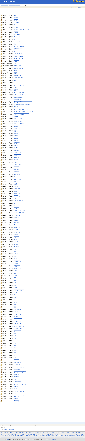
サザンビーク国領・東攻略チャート (21, 109)
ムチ (15, 345)
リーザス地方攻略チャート (19, 119)
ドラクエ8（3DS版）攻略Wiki (7, 1)
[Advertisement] (42, 11)
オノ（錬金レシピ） (18, 324)
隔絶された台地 (17, 193)
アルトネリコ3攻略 (60, 434)
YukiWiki (15, 383)
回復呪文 (16, 73)
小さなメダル (16, 287)
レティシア (16, 166)
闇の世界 (16, 191)
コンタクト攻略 (20, 437)
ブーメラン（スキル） (18, 263)
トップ (71, 7)
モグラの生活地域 (17, 152)
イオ (15, 280)
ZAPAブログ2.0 (34, 437)
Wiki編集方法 (16, 401)
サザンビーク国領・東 (18, 58)
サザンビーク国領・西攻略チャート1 (21, 113)
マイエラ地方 (16, 222)
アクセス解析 (16, 396)
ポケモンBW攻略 (10, 434)
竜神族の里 (16, 160)
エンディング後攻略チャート (20, 78)
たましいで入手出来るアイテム (20, 94)
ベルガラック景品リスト (19, 289)
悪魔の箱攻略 (78, 435)
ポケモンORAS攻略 (17, 434)
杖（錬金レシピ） (17, 316)
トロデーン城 (16, 155)
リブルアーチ (16, 171)
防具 (15, 338)
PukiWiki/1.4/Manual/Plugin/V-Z (20, 391)
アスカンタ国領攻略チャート (20, 123)
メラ (15, 283)
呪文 (15, 51)
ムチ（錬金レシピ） (18, 319)
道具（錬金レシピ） (18, 309)
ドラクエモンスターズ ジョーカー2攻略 (62, 432)
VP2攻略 (8, 435)
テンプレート (16, 400)
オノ (15, 352)
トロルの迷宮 (16, 135)
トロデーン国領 (17, 205)
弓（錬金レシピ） (17, 314)
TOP (15, 15)
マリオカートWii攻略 (46, 435)
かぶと (15, 333)
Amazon (66, 437)
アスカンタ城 (16, 49)
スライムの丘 (16, 63)
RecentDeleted (17, 34)
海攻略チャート (17, 116)
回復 (15, 307)
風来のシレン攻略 (32, 435)
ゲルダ (15, 80)
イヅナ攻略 (14, 437)
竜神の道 (16, 126)
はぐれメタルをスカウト (19, 95)
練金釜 (15, 61)
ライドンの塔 (16, 130)
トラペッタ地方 (17, 232)
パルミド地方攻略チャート (19, 77)
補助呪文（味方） (17, 268)
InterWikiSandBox (17, 362)
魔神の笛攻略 (8, 437)
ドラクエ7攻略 (9, 432)
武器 (15, 44)
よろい (15, 336)
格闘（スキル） (17, 256)
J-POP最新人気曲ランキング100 (77, 437)
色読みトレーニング (41, 437)
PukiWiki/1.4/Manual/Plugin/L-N (20, 384)
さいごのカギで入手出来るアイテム (21, 125)
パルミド (16, 183)
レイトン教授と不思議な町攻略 (69, 435)
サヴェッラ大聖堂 (17, 179)
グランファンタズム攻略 (69, 434)
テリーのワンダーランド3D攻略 (75, 432)
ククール (16, 237)
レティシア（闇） (17, 164)
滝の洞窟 (16, 234)
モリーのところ (17, 41)
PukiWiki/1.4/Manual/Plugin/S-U (20, 372)
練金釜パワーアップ (18, 75)
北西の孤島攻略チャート (19, 107)
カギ (15, 299)
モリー (15, 82)
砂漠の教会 (16, 169)
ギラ (15, 282)
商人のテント (16, 176)
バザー (15, 172)
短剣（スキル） (17, 251)
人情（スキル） (17, 253)
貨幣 (15, 297)
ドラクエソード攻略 (35, 432)
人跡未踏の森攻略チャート (19, 99)
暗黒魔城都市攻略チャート (19, 97)
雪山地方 (16, 31)
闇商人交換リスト (17, 65)
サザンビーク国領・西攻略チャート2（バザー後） (24, 111)
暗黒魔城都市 (16, 184)
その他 (15, 295)
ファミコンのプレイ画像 (59, 437)
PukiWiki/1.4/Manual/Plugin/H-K (20, 367)
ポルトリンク (16, 225)
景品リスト (16, 60)
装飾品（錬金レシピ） (18, 70)
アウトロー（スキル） (18, 22)
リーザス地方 (16, 230)
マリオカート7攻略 (54, 435)
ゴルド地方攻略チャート (19, 53)
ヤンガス (16, 241)
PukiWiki (16, 398)
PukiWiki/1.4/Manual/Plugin (19, 360)
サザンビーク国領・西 (18, 200)
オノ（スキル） (17, 260)
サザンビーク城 (17, 174)
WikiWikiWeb (16, 374)
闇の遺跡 (16, 143)
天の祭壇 (16, 133)
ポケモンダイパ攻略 (25, 434)
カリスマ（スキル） (18, 254)
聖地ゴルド (16, 181)
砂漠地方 (16, 195)
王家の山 (16, 145)
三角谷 (15, 162)
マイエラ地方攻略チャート (19, 121)
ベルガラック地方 (17, 201)
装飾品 (15, 331)
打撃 (15, 350)
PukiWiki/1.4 (16, 359)
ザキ (15, 273)
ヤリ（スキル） (17, 265)
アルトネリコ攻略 (45, 434)
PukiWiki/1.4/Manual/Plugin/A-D (20, 394)
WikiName (16, 389)
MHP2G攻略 (60, 435)
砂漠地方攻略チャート (18, 106)
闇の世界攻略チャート (18, 102)
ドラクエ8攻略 (15, 432)
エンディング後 (17, 208)
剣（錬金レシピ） (17, 330)
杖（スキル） (16, 248)
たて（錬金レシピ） (18, 312)
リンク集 (16, 17)
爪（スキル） (16, 27)
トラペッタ (16, 236)
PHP (15, 379)
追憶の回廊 (16, 89)
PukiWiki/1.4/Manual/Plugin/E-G (20, 365)
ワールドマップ (17, 213)
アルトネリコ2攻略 (53, 434)
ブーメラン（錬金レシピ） (19, 326)
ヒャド (15, 278)
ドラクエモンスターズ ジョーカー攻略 (47, 432)
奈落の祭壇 (16, 90)
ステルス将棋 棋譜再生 (50, 437)
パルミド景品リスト (18, 290)
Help (15, 393)
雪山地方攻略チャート (18, 48)
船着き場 (16, 220)
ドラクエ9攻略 (21, 432)
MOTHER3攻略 (38, 435)
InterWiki (16, 386)
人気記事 (16, 32)
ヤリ (15, 39)
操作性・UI (16, 66)
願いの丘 (16, 159)
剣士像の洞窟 (16, 157)
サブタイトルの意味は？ (19, 92)
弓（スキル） (16, 244)
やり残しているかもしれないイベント (21, 29)
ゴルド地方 (16, 186)
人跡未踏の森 (16, 189)
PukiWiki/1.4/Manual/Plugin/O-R (20, 371)
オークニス (16, 167)
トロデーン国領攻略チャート (20, 118)
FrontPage (16, 357)
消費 (15, 306)
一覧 (74, 7)
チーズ (15, 302)
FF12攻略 (26, 435)
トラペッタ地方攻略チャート (20, 54)
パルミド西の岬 (17, 148)
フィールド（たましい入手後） (20, 210)
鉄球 (15, 347)
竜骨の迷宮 (16, 131)
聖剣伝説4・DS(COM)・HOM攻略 (17, 435)
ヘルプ (83, 7)
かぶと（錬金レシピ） (18, 311)
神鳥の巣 (16, 138)
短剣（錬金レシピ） (18, 318)
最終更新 (77, 7)
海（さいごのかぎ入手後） (19, 212)
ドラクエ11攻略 (28, 432)
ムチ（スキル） (17, 249)
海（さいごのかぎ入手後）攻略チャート (22, 104)
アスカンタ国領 (17, 215)
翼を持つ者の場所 (17, 36)
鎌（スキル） (16, 258)
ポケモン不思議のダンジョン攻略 (35, 434)
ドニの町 (16, 219)
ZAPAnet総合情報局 (4, 5)
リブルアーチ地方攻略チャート (20, 68)
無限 (15, 304)
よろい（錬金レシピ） (18, 37)
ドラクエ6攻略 (3, 432)
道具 (15, 294)
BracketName (16, 377)
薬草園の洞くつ (17, 142)
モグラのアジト (17, 150)
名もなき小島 (16, 147)
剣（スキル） (16, 246)
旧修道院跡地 (16, 217)
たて (15, 335)
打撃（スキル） (17, 84)
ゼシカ (15, 239)
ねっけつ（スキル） (18, 25)
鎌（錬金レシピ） (17, 321)
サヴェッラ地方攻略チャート (20, 46)
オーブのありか (17, 128)
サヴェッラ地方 (17, 188)
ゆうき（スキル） (17, 261)
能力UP (15, 72)
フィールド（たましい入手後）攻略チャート (23, 101)
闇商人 (15, 285)
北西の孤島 (16, 198)
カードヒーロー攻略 (27, 437)
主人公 (15, 242)
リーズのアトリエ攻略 (79, 434)
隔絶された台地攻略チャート (20, 56)
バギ (15, 277)
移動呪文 (16, 266)
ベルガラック (16, 178)
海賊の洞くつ (16, 140)
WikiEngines (16, 376)
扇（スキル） (16, 24)
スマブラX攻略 (3, 435)
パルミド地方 (16, 207)
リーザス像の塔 (17, 227)
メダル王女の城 (17, 87)
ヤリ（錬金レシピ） (18, 328)
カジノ (15, 292)
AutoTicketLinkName (18, 20)
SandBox (16, 388)
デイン (15, 275)
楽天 (69, 437)
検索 (80, 7)
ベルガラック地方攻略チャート (20, 114)
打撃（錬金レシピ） (18, 323)
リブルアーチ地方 (17, 196)
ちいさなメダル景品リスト (19, 85)
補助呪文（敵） (17, 270)
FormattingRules (17, 364)
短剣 (15, 343)
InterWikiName (17, 369)
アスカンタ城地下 (17, 154)
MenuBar (16, 19)
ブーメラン (16, 353)
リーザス (16, 229)
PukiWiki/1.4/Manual (18, 381)
